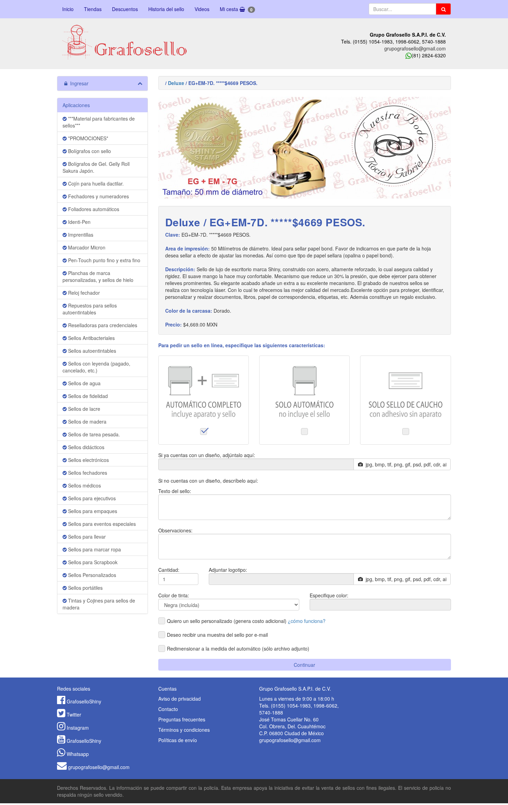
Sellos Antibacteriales (91, 337)
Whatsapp (78, 753)
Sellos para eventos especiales (101, 523)
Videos (202, 9)
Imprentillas (80, 234)
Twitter (74, 714)
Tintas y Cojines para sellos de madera (99, 604)
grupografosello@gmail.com (415, 48)
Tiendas (93, 9)
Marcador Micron (86, 247)
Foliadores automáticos (93, 209)
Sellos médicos (84, 485)
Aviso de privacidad (179, 698)
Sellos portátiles (85, 587)
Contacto (168, 708)
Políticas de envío (177, 740)
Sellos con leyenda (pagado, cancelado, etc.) (96, 367)
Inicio (68, 9)
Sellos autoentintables (91, 350)
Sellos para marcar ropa (94, 549)
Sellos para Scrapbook (92, 562)
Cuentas (167, 688)
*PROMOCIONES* (87, 138)
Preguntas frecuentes (181, 719)
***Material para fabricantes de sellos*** (99, 122)
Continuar (304, 664)
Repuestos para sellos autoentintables (90, 309)
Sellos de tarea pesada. (93, 434)
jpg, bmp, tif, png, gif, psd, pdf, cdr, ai (404, 464)
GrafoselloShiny (84, 701)
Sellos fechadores (87, 472)
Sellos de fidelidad (87, 395)
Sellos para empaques (92, 511)
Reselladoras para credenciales (102, 325)
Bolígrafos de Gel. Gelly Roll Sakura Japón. (96, 167)
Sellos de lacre (83, 408)
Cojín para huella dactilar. (95, 183)
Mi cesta (236, 9)
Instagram (78, 727)
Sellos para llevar (86, 536)
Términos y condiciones (184, 729)
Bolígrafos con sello (89, 151)
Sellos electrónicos (88, 459)
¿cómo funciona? (307, 620)
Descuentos (125, 9)
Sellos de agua (84, 383)
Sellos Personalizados (91, 574)
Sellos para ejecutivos (91, 498)
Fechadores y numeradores (98, 196)
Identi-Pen (79, 221)
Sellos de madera (86, 421)
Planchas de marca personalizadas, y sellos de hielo (98, 276)
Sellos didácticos (85, 447)
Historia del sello (166, 9)
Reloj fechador (83, 292)
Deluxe (176, 82)
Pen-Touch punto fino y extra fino (103, 260)
